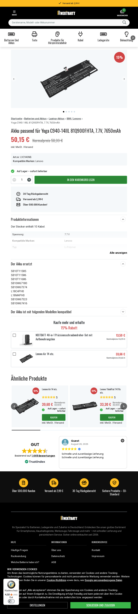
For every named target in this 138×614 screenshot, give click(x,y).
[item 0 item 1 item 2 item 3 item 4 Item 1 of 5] (69, 79)
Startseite (16, 118)
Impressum (98, 556)
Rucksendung (18, 556)
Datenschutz (58, 556)
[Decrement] (14, 180)
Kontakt (96, 550)
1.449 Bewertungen (43, 455)
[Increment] (29, 180)
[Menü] (17, 581)
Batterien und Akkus (35, 118)
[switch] (11, 601)
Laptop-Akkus (56, 118)
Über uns (56, 550)
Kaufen (53, 417)
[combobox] (69, 22)
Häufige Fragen (19, 550)
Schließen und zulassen (100, 605)
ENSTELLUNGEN (37, 605)
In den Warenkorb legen (81, 180)
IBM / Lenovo (74, 118)
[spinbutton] (22, 180)
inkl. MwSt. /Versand (22, 147)
